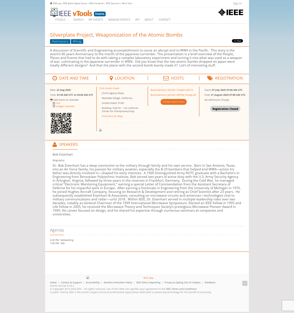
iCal (58, 103)
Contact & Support (71, 282)
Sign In (237, 3)
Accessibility (93, 282)
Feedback (210, 282)
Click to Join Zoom (109, 88)
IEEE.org (57, 3)
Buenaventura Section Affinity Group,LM (173, 94)
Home (53, 282)
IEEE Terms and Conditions (181, 289)
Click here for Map (112, 116)
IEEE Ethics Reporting (148, 282)
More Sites (127, 3)
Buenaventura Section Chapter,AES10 (172, 89)
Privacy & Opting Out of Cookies (183, 282)
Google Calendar (65, 106)
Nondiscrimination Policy (118, 282)
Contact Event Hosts (174, 101)
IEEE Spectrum (113, 3)
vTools (60, 19)
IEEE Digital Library (75, 3)
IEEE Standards (96, 3)
